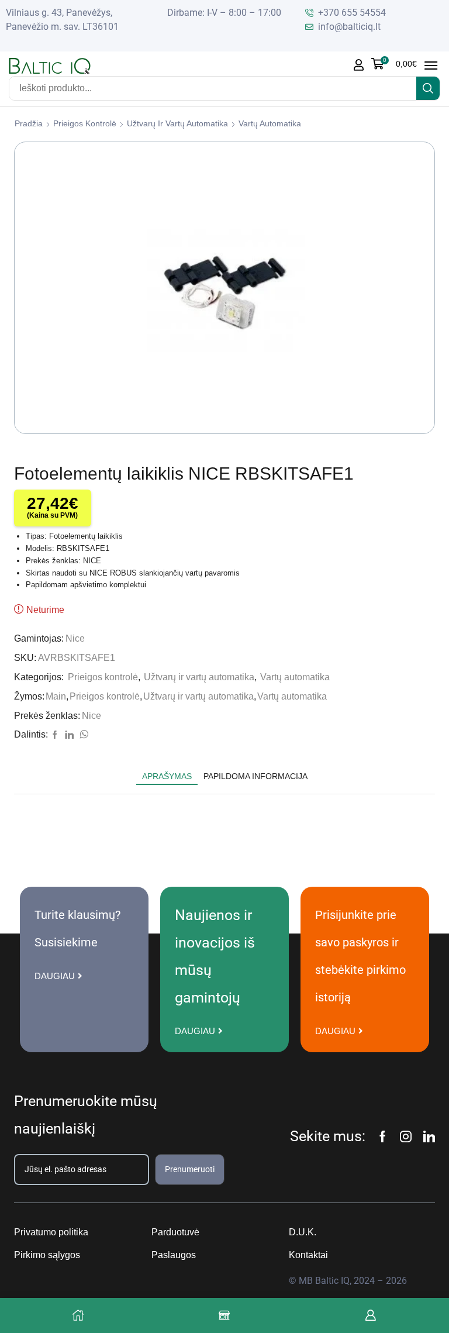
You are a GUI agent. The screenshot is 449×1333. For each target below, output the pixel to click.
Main (56, 696)
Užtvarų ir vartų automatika (177, 123)
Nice (75, 638)
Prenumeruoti (190, 1169)
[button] (394, 64)
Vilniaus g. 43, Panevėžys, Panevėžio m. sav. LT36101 (62, 19)
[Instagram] (406, 1136)
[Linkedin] (429, 1136)
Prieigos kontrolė (84, 123)
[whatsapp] (82, 735)
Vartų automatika (270, 123)
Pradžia (29, 123)
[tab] (167, 776)
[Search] (428, 88)
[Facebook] (55, 735)
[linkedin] (69, 735)
